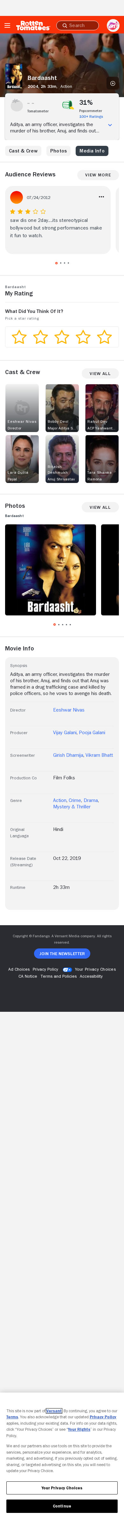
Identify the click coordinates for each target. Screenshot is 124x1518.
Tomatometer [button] (38, 111)
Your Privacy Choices (95, 969)
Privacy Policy (103, 1417)
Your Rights (79, 1429)
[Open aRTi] (113, 25)
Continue (62, 1506)
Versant (54, 1411)
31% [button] (86, 102)
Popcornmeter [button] (90, 111)
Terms (12, 1417)
